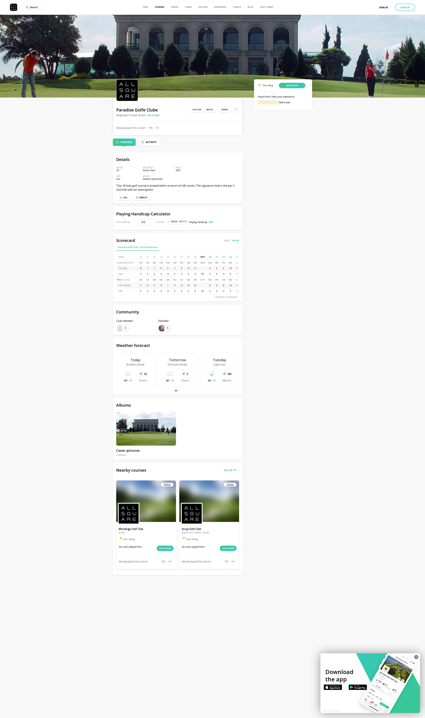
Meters (235, 240)
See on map (153, 115)
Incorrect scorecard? (226, 297)
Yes (150, 127)
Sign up (405, 7)
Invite (209, 109)
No (157, 127)
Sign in (383, 7)
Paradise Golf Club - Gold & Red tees (137, 247)
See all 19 (230, 470)
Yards (227, 240)
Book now (165, 548)
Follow (196, 109)
